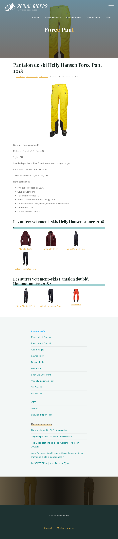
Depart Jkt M (37, 362)
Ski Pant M (36, 387)
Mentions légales (65, 528)
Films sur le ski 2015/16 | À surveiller (49, 430)
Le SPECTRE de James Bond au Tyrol (50, 463)
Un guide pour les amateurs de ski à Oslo (51, 436)
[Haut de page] (107, 528)
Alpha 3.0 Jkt (37, 349)
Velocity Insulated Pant (42, 381)
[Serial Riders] (25, 6)
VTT (33, 402)
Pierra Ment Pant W (41, 337)
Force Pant (36, 368)
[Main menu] (111, 6)
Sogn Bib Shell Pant (41, 374)
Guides (34, 408)
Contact (48, 528)
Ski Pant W (36, 393)
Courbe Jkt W (37, 355)
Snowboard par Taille (42, 414)
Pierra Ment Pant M (41, 343)
